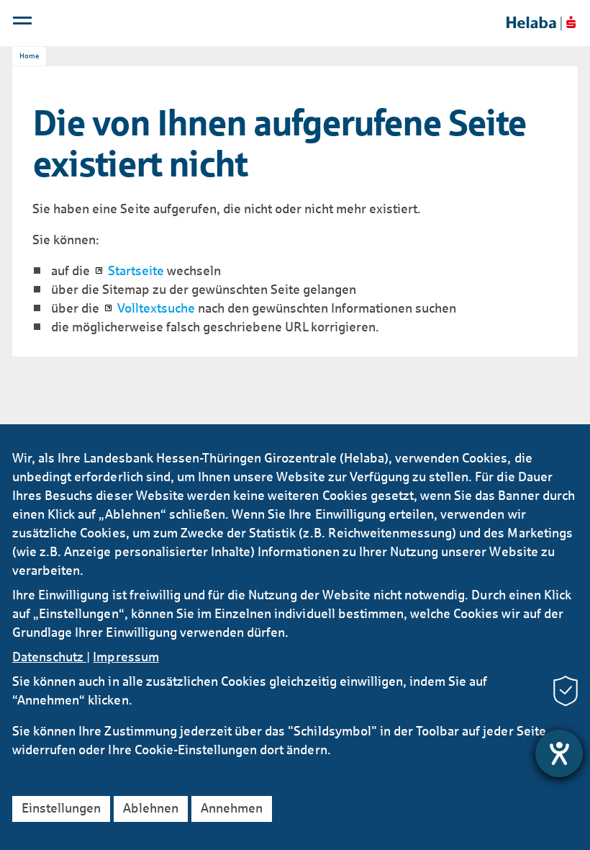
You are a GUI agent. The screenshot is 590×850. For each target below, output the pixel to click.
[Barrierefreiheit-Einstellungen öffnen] (559, 753)
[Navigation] (24, 24)
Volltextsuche (156, 308)
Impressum (125, 657)
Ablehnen (150, 808)
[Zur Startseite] (541, 23)
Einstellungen (61, 808)
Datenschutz (49, 657)
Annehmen (232, 808)
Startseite (136, 271)
